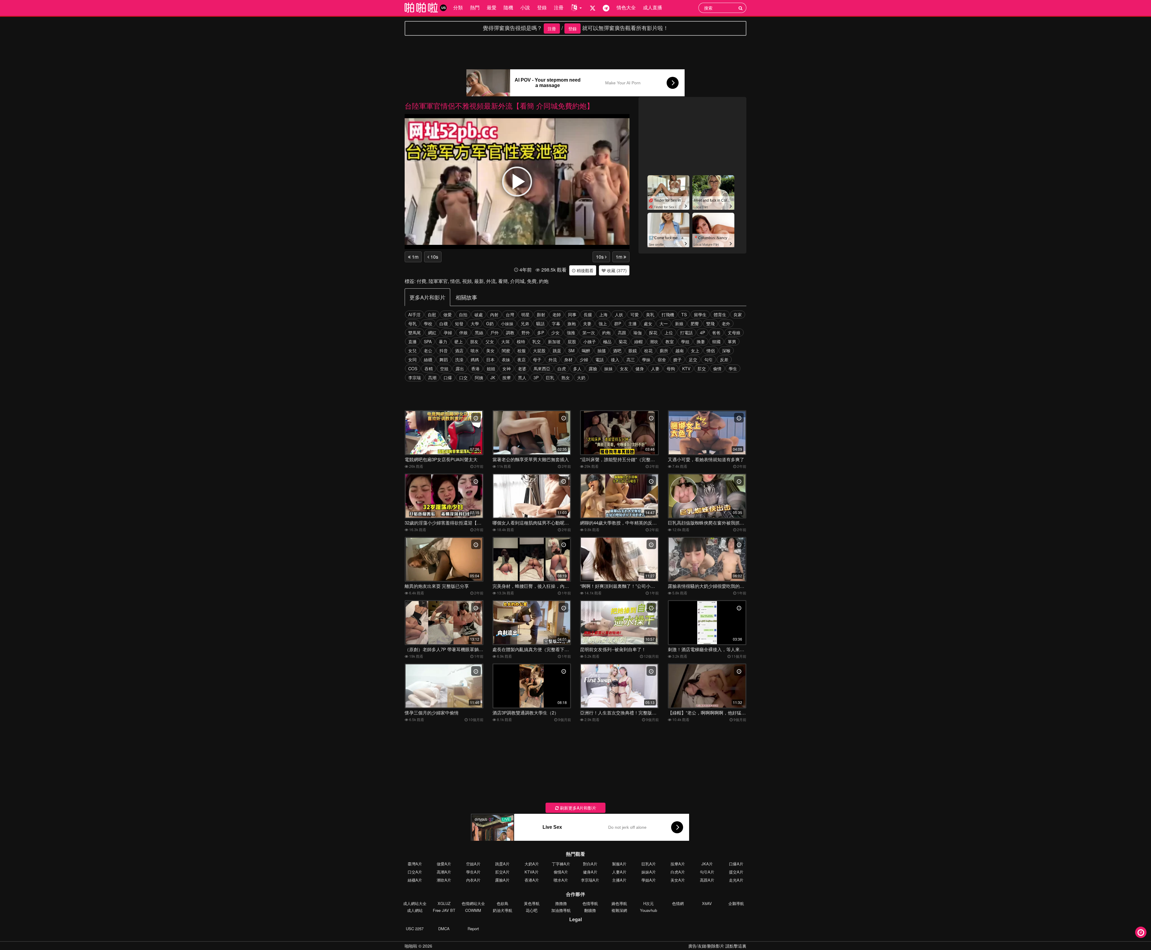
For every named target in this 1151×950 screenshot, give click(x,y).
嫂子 (677, 359)
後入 (615, 359)
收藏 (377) (616, 270)
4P (702, 332)
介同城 (517, 281)
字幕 (556, 323)
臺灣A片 (415, 864)
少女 (555, 332)
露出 (460, 368)
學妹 (646, 359)
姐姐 (491, 368)
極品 (607, 341)
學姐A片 (648, 880)
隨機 (508, 7)
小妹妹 (507, 323)
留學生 (700, 314)
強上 (603, 323)
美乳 (650, 314)
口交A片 (415, 872)
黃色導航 (532, 903)
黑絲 (479, 332)
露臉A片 (502, 880)
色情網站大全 (473, 903)
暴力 (443, 341)
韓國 (716, 341)
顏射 (541, 314)
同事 (572, 314)
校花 (648, 350)
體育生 (720, 314)
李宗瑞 (414, 377)
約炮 (544, 281)
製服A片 (619, 864)
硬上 (458, 341)
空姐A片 (473, 864)
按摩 (506, 377)
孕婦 (448, 332)
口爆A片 (736, 864)
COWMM (473, 910)
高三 (630, 359)
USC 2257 (415, 928)
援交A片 (736, 872)
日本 (490, 359)
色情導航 (590, 903)
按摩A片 (678, 864)
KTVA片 (532, 872)
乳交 (536, 341)
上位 (669, 332)
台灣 (510, 314)
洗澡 (459, 359)
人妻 (655, 368)
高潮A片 (444, 872)
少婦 (584, 359)
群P (617, 323)
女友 (624, 368)
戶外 (494, 332)
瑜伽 (637, 332)
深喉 (726, 350)
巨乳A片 (648, 864)
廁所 (664, 350)
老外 (726, 323)
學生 (733, 368)
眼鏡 (633, 350)
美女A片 (678, 880)
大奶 (581, 377)
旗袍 (571, 323)
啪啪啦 (411, 946)
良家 (737, 314)
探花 (653, 332)
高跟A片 (707, 880)
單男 (732, 341)
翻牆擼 (590, 910)
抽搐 (601, 350)
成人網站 (415, 910)
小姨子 (589, 341)
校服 (521, 350)
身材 (568, 359)
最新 (479, 281)
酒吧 (617, 350)
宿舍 (662, 359)
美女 (490, 350)
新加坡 (554, 341)
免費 (532, 281)
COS (412, 368)
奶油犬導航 (502, 910)
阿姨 (479, 377)
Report (473, 928)
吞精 (428, 368)
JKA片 (707, 864)
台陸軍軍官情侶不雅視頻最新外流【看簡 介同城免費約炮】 (499, 105)
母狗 (671, 368)
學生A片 (473, 872)
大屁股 (539, 350)
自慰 (432, 314)
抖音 (443, 350)
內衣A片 (473, 880)
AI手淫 (414, 314)
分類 (458, 7)
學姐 (685, 341)
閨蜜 (506, 350)
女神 (506, 368)
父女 (490, 341)
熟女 (565, 377)
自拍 (463, 314)
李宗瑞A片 (590, 880)
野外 (526, 332)
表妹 (506, 359)
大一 (663, 323)
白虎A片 (678, 872)
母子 (537, 359)
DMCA (444, 928)
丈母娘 (734, 332)
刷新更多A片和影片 (577, 808)
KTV (686, 368)
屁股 (572, 341)
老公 (428, 350)
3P (536, 377)
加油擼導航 (561, 910)
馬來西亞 (542, 368)
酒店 (459, 350)
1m (414, 256)
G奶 (490, 323)
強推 (571, 332)
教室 (669, 341)
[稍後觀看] (1141, 932)
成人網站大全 (415, 903)
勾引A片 (707, 872)
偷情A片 (561, 872)
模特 (521, 341)
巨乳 (550, 377)
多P (540, 332)
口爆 (448, 377)
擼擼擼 (561, 903)
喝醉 (586, 350)
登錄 (542, 7)
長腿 (588, 314)
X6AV (707, 903)
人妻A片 (619, 872)
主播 (632, 323)
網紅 (432, 332)
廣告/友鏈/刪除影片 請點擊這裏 (717, 946)
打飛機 (668, 314)
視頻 (467, 281)
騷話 (540, 323)
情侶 (455, 281)
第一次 (588, 332)
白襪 (443, 323)
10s (433, 256)
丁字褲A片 (561, 864)
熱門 (475, 7)
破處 (478, 314)
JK (492, 377)
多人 (577, 368)
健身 (639, 368)
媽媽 (475, 359)
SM (571, 350)
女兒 (412, 350)
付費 (421, 281)
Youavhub (648, 910)
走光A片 (736, 880)
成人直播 (652, 7)
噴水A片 (561, 880)
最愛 (491, 7)
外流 (491, 281)
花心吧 (531, 910)
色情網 (678, 903)
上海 (603, 314)
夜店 (521, 359)
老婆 (522, 368)
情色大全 (626, 7)
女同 (412, 359)
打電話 (686, 332)
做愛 (447, 314)
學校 (428, 323)
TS (684, 314)
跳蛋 (557, 350)
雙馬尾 (414, 332)
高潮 (432, 377)
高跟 (622, 332)
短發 (459, 323)
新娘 (679, 323)
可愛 (634, 314)
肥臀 (695, 323)
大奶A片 (532, 864)
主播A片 (619, 880)
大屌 (505, 341)
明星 (525, 314)
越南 (679, 350)
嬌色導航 (619, 903)
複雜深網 (619, 910)
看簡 (503, 281)
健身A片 (590, 872)
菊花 (623, 341)
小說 (525, 7)
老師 (556, 314)
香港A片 (532, 880)
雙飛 (710, 323)
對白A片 (590, 864)
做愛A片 (444, 864)
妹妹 (608, 368)
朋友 (474, 341)
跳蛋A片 (502, 864)
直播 (412, 341)
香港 (475, 368)
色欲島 (502, 903)
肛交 (701, 368)
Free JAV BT (444, 910)
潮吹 (654, 341)
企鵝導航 (736, 903)
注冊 (559, 7)
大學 (475, 323)
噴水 (475, 350)
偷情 (717, 368)
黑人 (522, 377)
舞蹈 (443, 359)
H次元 (648, 903)
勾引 (708, 359)
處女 (648, 323)
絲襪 (428, 359)
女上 (695, 350)
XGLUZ (444, 903)
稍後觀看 (584, 270)
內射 (494, 314)
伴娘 (463, 332)
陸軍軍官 (438, 281)
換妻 (701, 341)
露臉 (593, 368)
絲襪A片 (415, 880)
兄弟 (525, 323)
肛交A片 (502, 872)
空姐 (444, 368)
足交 (693, 359)
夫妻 (587, 323)
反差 (724, 359)
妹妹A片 (648, 872)
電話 (599, 359)
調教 (510, 332)
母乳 (412, 323)
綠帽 (638, 341)
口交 (463, 377)
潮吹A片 (444, 880)
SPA (428, 341)
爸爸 (716, 332)
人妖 (619, 314)
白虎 (562, 368)
